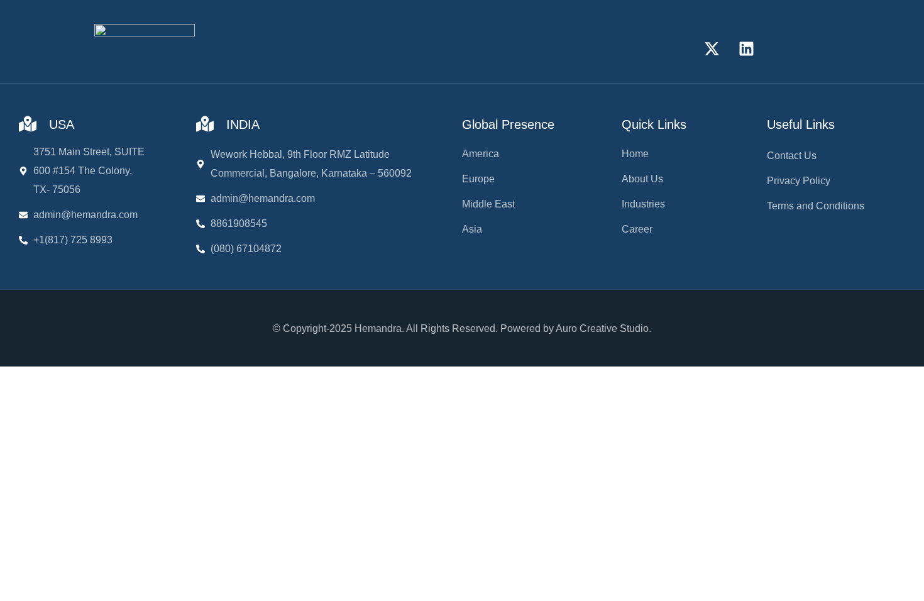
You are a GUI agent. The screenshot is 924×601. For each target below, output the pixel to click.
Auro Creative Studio (602, 328)
